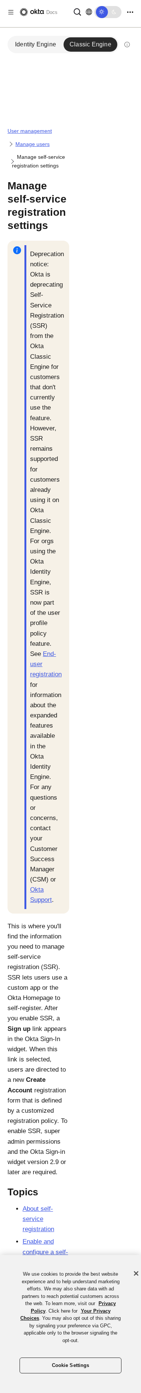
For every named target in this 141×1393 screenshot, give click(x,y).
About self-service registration (38, 1219)
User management (30, 131)
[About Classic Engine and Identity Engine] (127, 44)
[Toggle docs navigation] (11, 12)
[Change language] (89, 12)
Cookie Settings (70, 1365)
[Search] (77, 11)
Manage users (32, 144)
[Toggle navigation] (130, 12)
